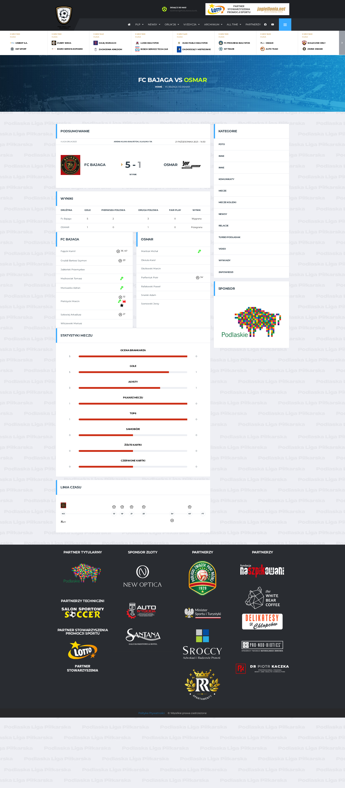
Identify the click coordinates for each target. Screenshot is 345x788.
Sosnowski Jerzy (150, 303)
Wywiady (224, 260)
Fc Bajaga (66, 218)
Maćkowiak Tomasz (71, 278)
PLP (137, 24)
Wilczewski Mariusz (71, 323)
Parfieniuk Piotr (149, 277)
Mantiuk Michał (149, 251)
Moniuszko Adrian (70, 287)
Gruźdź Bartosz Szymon (74, 260)
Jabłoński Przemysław (73, 269)
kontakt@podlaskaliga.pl (183, 11)
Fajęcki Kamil (68, 251)
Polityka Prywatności (151, 713)
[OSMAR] (191, 165)
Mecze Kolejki (227, 202)
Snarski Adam (148, 295)
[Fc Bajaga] (70, 165)
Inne (221, 156)
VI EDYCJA (189, 24)
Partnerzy (253, 24)
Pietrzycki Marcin (70, 301)
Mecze (222, 190)
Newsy (152, 24)
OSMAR (65, 227)
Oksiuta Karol (148, 260)
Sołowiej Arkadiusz (71, 314)
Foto (222, 144)
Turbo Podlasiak (229, 237)
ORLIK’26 (170, 24)
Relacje (223, 225)
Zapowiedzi (226, 272)
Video (222, 248)
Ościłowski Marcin (151, 268)
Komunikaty (226, 179)
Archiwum (211, 24)
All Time (232, 24)
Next (342, 43)
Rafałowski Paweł (150, 286)
